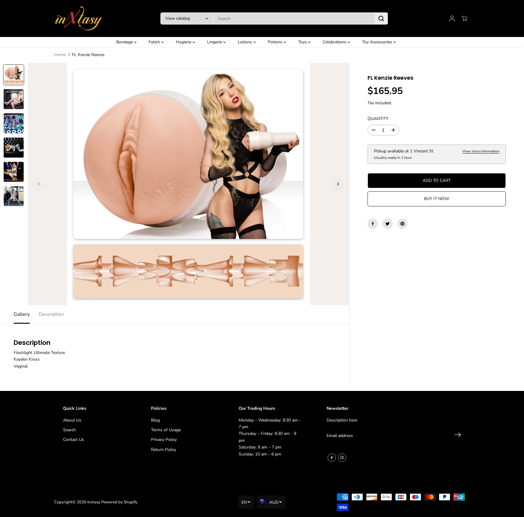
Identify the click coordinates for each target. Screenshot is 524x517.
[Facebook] (373, 223)
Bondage (125, 42)
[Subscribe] (458, 435)
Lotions (245, 42)
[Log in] (452, 18)
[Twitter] (387, 223)
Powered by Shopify (119, 502)
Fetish (155, 42)
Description (51, 314)
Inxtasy (93, 502)
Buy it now (436, 199)
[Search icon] (381, 18)
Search (69, 430)
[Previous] (39, 184)
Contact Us (73, 439)
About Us (72, 420)
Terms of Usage (166, 430)
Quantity (378, 119)
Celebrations (335, 42)
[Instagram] (342, 457)
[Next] (338, 184)
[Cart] (464, 18)
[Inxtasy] (78, 18)
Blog (155, 420)
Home (60, 55)
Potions (276, 42)
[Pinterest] (402, 223)
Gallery (22, 314)
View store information (480, 151)
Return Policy (163, 449)
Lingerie (215, 42)
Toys (303, 42)
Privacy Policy (164, 439)
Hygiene (184, 42)
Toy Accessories (377, 42)
